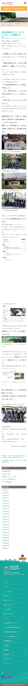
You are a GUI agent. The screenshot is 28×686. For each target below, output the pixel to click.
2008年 (5, 537)
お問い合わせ (7, 659)
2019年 (5, 508)
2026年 (5, 490)
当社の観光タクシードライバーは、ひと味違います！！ (13, 34)
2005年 (5, 545)
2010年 (5, 532)
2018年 (5, 511)
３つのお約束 (7, 609)
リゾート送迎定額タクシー (11, 636)
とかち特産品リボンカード (11, 623)
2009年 (5, 535)
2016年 (5, 516)
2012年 (5, 527)
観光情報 (23, 446)
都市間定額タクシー (9, 641)
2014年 (5, 522)
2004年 (5, 548)
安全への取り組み (9, 614)
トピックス (9, 23)
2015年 (5, 519)
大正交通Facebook (8, 676)
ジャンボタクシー (9, 591)
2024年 (5, 495)
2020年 (5, 506)
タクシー (6, 582)
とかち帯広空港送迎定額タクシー (13, 627)
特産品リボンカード (8, 476)
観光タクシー (7, 595)
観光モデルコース (9, 604)
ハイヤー (6, 586)
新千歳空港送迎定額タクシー (12, 632)
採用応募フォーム (9, 654)
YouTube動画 (6, 482)
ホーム (3, 23)
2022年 (5, 500)
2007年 (5, 540)
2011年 (5, 530)
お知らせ (5, 474)
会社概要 (6, 645)
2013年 (5, 524)
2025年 (5, 492)
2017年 (5, 514)
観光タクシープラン (9, 600)
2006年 (5, 543)
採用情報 (6, 650)
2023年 (5, 498)
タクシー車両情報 (8, 479)
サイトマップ (7, 663)
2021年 (5, 503)
